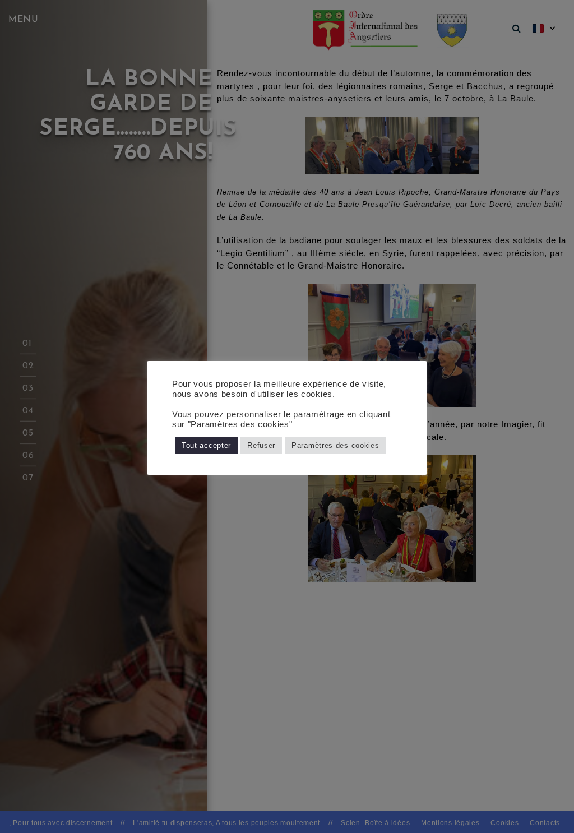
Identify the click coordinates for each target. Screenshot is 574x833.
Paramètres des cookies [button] (335, 445)
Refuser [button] (261, 445)
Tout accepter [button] (206, 445)
